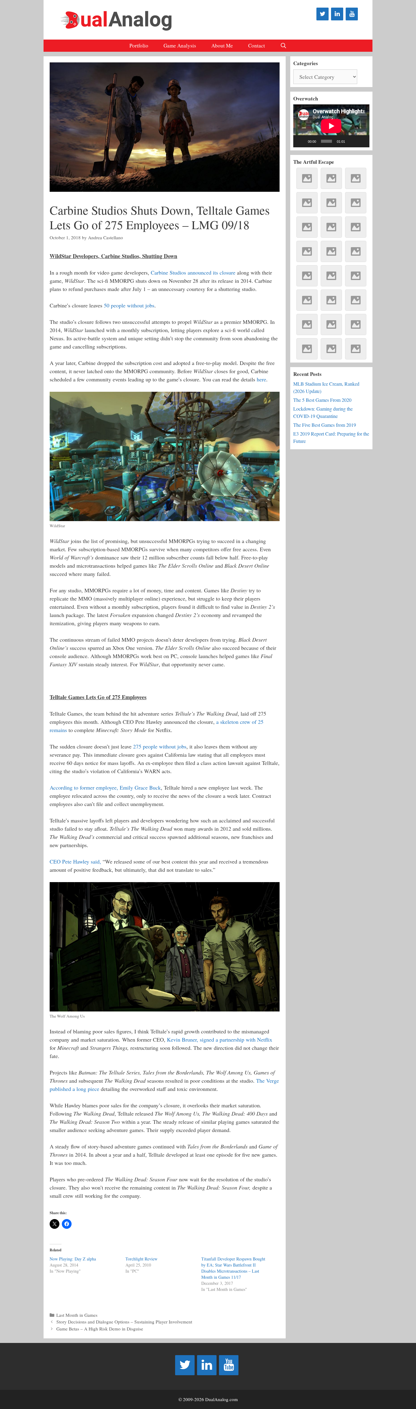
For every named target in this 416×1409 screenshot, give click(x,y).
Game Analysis (180, 45)
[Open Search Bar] (283, 46)
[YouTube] (352, 14)
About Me (222, 45)
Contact (256, 45)
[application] (331, 125)
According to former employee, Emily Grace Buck (105, 787)
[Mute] (352, 141)
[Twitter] (322, 14)
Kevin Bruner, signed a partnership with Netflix (219, 1039)
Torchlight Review (141, 1259)
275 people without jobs (159, 746)
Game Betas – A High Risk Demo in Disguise (99, 1329)
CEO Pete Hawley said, (75, 861)
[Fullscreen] (361, 141)
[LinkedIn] (337, 14)
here (261, 379)
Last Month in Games (76, 1315)
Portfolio (138, 45)
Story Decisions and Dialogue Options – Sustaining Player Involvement (124, 1322)
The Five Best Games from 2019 (324, 425)
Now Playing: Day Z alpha (73, 1259)
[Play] (301, 141)
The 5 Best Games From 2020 (322, 400)
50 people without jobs (129, 305)
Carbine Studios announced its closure (193, 272)
